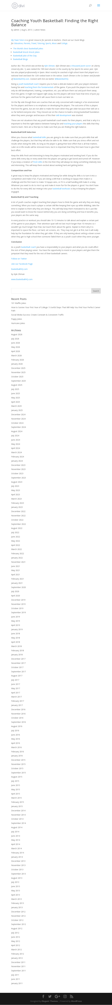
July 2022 (15, 532)
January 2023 (17, 507)
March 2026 (16, 355)
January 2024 (17, 461)
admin (16, 29)
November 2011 (18, 966)
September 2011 (18, 970)
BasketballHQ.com (21, 79)
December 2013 (18, 861)
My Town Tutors (18, 40)
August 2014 (16, 827)
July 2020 (15, 591)
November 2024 (18, 418)
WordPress (76, 1001)
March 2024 (16, 452)
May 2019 (15, 621)
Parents (27, 43)
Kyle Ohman (49, 65)
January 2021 (17, 583)
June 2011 (15, 979)
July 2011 (15, 975)
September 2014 (18, 823)
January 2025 (17, 410)
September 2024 (18, 427)
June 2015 (15, 785)
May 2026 (15, 347)
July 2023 (15, 486)
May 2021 (15, 570)
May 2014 (15, 840)
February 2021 (17, 578)
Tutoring (41, 43)
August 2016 (16, 726)
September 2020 (18, 587)
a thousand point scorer (80, 65)
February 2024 (17, 456)
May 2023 (15, 490)
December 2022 (18, 511)
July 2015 (15, 781)
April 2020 (15, 595)
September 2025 (18, 381)
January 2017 (17, 705)
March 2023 (16, 498)
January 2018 (17, 654)
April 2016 (15, 743)
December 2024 (18, 414)
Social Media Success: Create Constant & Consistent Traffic (37, 314)
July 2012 (15, 932)
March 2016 (16, 747)
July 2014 (15, 831)
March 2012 (16, 949)
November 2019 (18, 604)
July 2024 (15, 435)
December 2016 (18, 709)
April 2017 (15, 692)
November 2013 (18, 865)
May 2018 (15, 637)
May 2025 (15, 397)
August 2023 (16, 482)
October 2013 (17, 869)
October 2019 (17, 608)
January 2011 (17, 983)
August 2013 (16, 878)
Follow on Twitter (19, 258)
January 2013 (17, 907)
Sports (48, 43)
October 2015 (17, 768)
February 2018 (17, 650)
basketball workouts (61, 188)
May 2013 (15, 890)
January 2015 (17, 806)
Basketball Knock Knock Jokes (26, 52)
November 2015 (18, 764)
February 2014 (17, 852)
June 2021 (15, 566)
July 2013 (15, 882)
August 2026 (16, 334)
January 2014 (17, 857)
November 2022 (18, 515)
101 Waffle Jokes (18, 303)
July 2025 (15, 389)
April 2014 (15, 844)
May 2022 (15, 541)
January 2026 (17, 364)
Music (54, 43)
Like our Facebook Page (22, 264)
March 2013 (16, 899)
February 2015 (17, 802)
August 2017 (16, 675)
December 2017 (18, 659)
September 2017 (18, 671)
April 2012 (15, 945)
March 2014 (16, 848)
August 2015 (16, 776)
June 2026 (15, 342)
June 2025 (15, 393)
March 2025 (16, 406)
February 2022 (17, 553)
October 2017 (17, 667)
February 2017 (17, 701)
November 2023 (18, 469)
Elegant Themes (50, 1001)
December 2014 (18, 810)
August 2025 (16, 385)
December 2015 (18, 760)
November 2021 (18, 562)
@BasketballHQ (61, 79)
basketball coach (28, 247)
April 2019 (15, 625)
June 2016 (15, 734)
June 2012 (15, 937)
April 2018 (15, 642)
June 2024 (15, 439)
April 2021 (15, 574)
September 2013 (18, 873)
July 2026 (15, 338)
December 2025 (18, 368)
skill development (63, 115)
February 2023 (17, 503)
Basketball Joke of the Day (25, 55)
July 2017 (15, 680)
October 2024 (17, 423)
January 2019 (17, 629)
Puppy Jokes (16, 319)
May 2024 (15, 444)
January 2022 (17, 557)
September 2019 (18, 612)
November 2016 (18, 713)
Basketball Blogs (20, 59)
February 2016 (17, 751)
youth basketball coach (28, 84)
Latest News (39, 29)
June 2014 (15, 836)
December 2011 (18, 962)
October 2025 (17, 376)
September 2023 (18, 477)
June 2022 (15, 536)
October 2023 (17, 473)
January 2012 (17, 958)
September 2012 (18, 924)
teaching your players (73, 123)
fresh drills (37, 162)
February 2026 (17, 359)
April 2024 (15, 448)
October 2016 (17, 717)
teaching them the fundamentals (39, 87)
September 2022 (18, 524)
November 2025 (18, 372)
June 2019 (15, 616)
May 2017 (15, 688)
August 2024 (16, 431)
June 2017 (15, 684)
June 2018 (15, 633)
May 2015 (15, 789)
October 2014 (17, 819)
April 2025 (15, 402)
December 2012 (18, 911)
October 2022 (17, 520)
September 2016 (18, 722)
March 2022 (16, 549)
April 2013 (15, 895)
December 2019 (18, 600)
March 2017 (16, 696)
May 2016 (15, 739)
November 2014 (18, 814)
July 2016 (15, 730)
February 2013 (17, 903)
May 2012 (15, 941)
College (64, 43)
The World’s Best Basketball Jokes (28, 48)
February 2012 (17, 953)
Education (18, 43)
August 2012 (16, 928)
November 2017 (18, 663)
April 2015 (15, 793)
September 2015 (18, 772)
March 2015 (16, 798)
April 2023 (15, 494)
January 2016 (17, 755)
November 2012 (18, 916)
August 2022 (16, 528)
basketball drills (39, 137)
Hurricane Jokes (18, 323)
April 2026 (15, 351)
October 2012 (17, 920)
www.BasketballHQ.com (22, 279)
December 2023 (18, 465)
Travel (33, 43)
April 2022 (15, 545)
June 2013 (15, 886)
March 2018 (16, 646)
